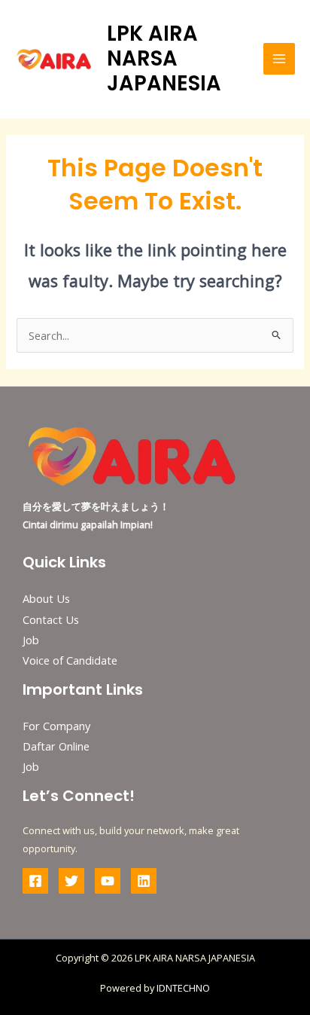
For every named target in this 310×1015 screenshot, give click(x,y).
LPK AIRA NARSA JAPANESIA (164, 58)
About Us (46, 598)
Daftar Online (56, 746)
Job (31, 639)
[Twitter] (71, 881)
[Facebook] (35, 881)
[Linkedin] (144, 881)
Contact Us (51, 619)
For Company (56, 725)
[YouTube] (107, 881)
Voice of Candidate (70, 660)
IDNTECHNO (183, 988)
